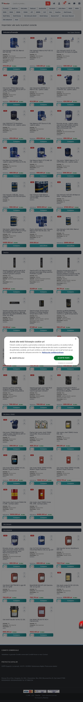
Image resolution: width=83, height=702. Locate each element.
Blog (81, 625)
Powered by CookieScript (65, 363)
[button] (17, 358)
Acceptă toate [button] (63, 358)
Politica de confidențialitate (53, 352)
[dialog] (41, 351)
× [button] (75, 339)
